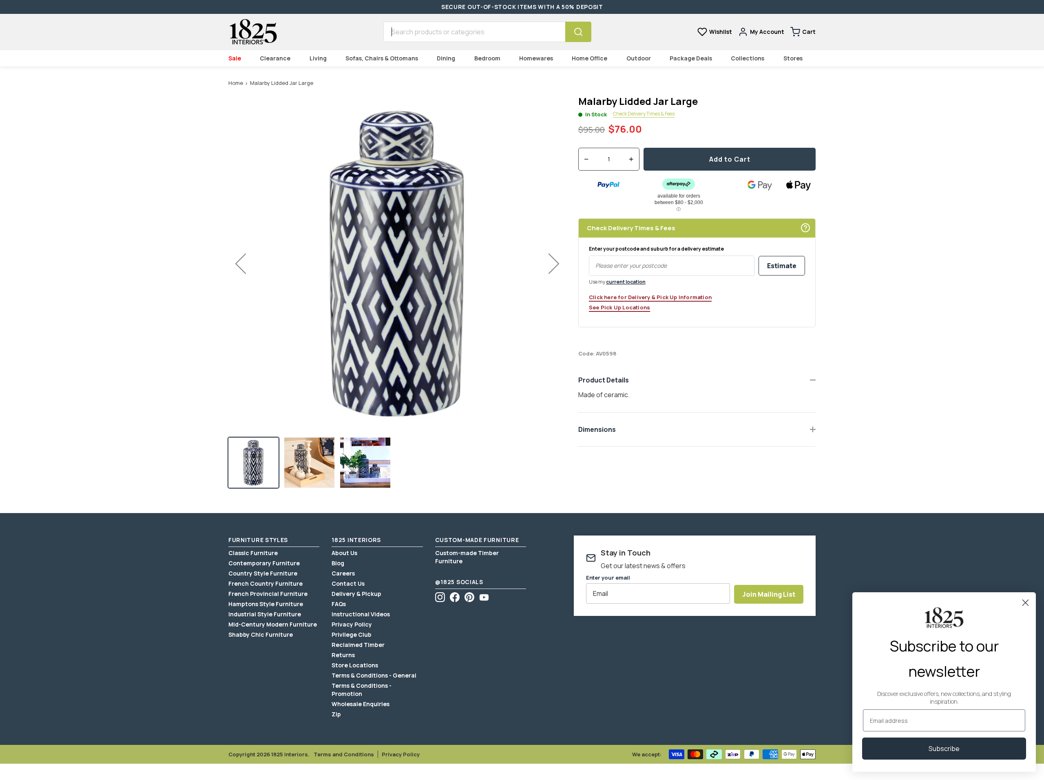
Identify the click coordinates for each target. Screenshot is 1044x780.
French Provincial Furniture (267, 594)
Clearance (275, 58)
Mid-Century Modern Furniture (272, 624)
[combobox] (474, 31)
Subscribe (944, 748)
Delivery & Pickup (356, 594)
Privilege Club (352, 634)
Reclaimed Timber (358, 645)
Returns (343, 655)
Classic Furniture (253, 553)
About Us (344, 553)
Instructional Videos (361, 614)
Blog (338, 563)
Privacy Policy (352, 624)
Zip (336, 714)
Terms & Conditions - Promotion (362, 690)
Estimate (781, 265)
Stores (793, 58)
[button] (253, 463)
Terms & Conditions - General (374, 675)
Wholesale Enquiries (360, 704)
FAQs (339, 604)
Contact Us (348, 583)
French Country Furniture (265, 583)
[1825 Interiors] (252, 31)
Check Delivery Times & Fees (644, 114)
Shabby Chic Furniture (260, 634)
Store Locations (355, 665)
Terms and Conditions (344, 754)
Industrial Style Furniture (264, 614)
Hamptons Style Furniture (265, 604)
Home (235, 83)
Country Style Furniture (262, 573)
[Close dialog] (1025, 603)
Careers (343, 573)
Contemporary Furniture (264, 563)
